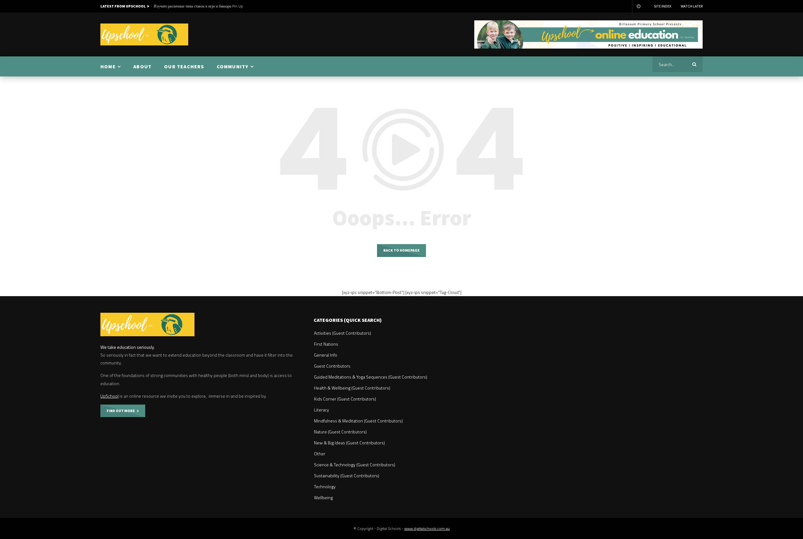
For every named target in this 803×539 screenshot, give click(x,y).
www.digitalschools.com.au (427, 528)
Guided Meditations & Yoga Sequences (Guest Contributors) (370, 377)
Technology (325, 486)
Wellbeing (323, 497)
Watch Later (692, 6)
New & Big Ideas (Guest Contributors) (349, 442)
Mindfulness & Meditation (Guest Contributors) (358, 420)
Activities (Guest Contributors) (342, 333)
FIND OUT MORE (122, 410)
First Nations (326, 344)
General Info (325, 355)
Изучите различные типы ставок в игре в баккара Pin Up (198, 6)
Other (319, 453)
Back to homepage (401, 250)
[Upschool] (144, 34)
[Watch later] (638, 6)
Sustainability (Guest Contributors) (346, 475)
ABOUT (142, 66)
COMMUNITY (233, 66)
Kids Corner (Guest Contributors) (345, 398)
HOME (108, 66)
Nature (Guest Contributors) (340, 431)
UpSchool (109, 396)
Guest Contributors (332, 366)
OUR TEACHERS (184, 66)
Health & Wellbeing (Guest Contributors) (352, 388)
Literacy (321, 409)
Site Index (662, 6)
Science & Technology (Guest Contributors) (354, 464)
